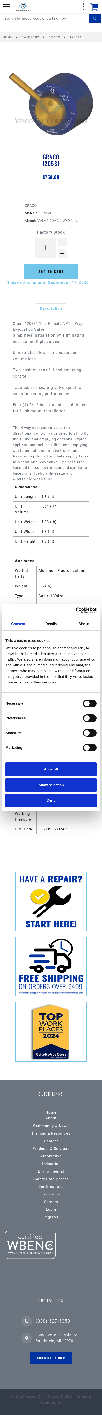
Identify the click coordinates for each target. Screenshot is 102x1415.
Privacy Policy (60, 1396)
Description (51, 308)
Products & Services (50, 1148)
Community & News (51, 1126)
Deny (51, 800)
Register (51, 1217)
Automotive (50, 1156)
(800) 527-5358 (53, 1321)
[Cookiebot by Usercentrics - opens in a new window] (76, 610)
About (51, 1118)
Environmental (51, 1171)
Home (7, 37)
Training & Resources (51, 1133)
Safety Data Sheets (50, 1179)
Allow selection (51, 785)
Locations (51, 1194)
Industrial (51, 1164)
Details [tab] (51, 624)
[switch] (90, 718)
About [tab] (84, 624)
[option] (51, 104)
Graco (54, 37)
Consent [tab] (18, 624)
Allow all (51, 769)
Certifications (51, 1186)
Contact (51, 1141)
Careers (51, 1202)
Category (30, 37)
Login (51, 1209)
